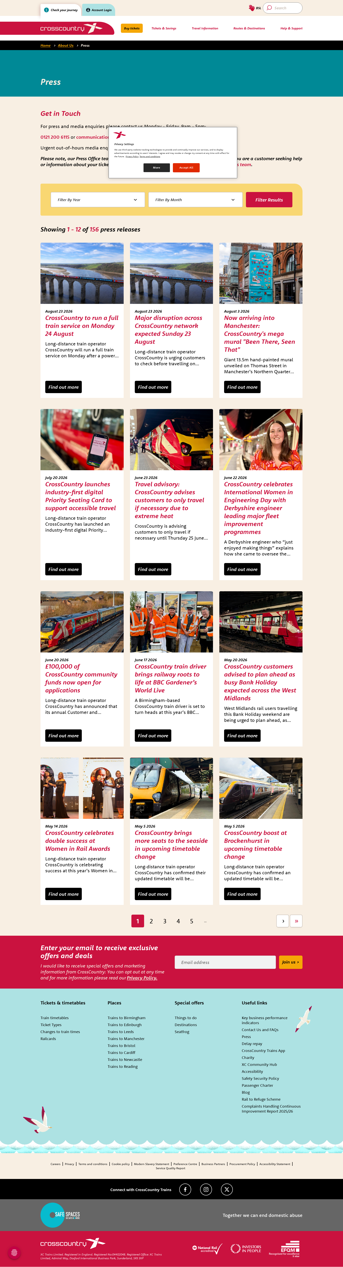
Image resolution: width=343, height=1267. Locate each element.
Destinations (186, 1024)
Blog (246, 1092)
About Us (65, 45)
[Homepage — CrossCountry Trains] (71, 28)
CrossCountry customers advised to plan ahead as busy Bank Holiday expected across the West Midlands (260, 682)
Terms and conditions (92, 1164)
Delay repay (252, 1043)
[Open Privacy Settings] (14, 1252)
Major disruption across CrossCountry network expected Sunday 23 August (168, 329)
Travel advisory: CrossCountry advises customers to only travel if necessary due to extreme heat (169, 500)
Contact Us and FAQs (260, 1029)
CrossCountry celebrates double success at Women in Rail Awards (79, 840)
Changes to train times (60, 1031)
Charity (248, 1057)
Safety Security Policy (260, 1078)
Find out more (63, 387)
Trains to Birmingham (126, 1017)
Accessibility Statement (274, 1164)
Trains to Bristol (121, 1045)
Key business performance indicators (264, 1020)
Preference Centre (185, 1164)
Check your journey (64, 10)
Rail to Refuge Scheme (261, 1099)
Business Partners (213, 1164)
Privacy (69, 1164)
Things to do (186, 1017)
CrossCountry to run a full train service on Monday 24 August (81, 325)
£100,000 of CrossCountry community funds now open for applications (81, 678)
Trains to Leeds (121, 1031)
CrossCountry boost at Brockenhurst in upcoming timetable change (255, 844)
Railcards (48, 1038)
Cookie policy (121, 1164)
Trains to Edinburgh (125, 1024)
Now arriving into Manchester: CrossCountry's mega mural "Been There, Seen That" (259, 333)
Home (45, 45)
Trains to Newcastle (125, 1059)
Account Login (102, 10)
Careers (56, 1164)
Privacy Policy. (142, 978)
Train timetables (54, 1017)
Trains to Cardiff (121, 1052)
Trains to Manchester (126, 1038)
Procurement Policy (242, 1164)
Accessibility (252, 1071)
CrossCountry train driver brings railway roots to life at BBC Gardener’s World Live (170, 678)
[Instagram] (206, 1189)
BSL (258, 8)
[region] (172, 152)
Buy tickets (132, 28)
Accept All (186, 167)
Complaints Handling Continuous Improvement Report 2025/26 (271, 1109)
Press (85, 45)
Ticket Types (51, 1024)
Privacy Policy (132, 156)
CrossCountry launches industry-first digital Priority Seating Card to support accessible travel (80, 496)
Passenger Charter (257, 1085)
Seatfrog (182, 1031)
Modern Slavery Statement (151, 1164)
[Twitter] (227, 1189)
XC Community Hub (259, 1064)
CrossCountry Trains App (263, 1050)
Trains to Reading (123, 1066)
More (156, 167)
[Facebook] (185, 1189)
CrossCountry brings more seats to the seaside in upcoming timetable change (171, 844)
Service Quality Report (170, 1168)
